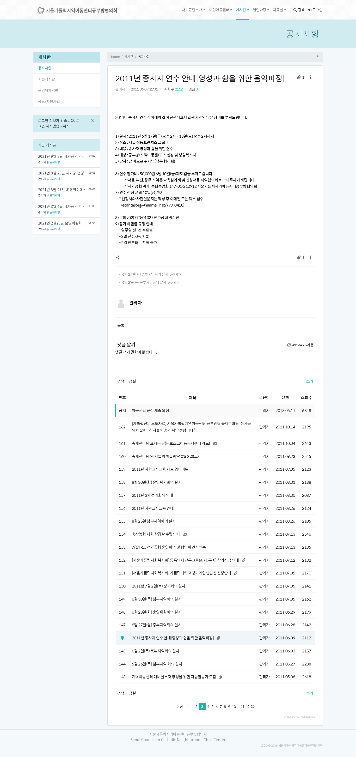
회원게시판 (46, 79)
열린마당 (259, 9)
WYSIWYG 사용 (302, 345)
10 (234, 706)
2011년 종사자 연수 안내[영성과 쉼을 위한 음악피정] (200, 78)
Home (115, 56)
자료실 (278, 9)
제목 (192, 397)
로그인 (317, 9)
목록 (120, 325)
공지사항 (302, 33)
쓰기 (309, 381)
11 (242, 706)
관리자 (120, 89)
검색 (301, 9)
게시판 (241, 9)
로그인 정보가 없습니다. (58, 123)
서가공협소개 (192, 9)
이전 (179, 706)
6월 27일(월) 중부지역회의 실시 (151, 274)
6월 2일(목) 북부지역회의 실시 (150, 282)
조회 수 (306, 397)
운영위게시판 (48, 90)
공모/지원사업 (49, 101)
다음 (250, 706)
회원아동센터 (219, 9)
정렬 (132, 381)
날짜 (285, 397)
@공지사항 (53, 162)
